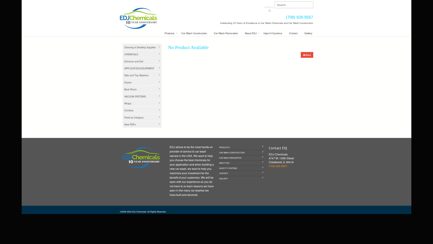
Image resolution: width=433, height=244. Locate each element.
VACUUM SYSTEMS (135, 96)
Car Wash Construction (194, 33)
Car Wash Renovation (226, 33)
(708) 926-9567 (278, 166)
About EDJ (251, 33)
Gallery (308, 33)
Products (170, 33)
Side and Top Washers (136, 75)
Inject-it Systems (273, 33)
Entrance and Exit (133, 61)
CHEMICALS (131, 54)
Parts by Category (134, 117)
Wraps (127, 103)
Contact (293, 33)
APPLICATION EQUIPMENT (139, 68)
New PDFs (130, 124)
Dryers (127, 82)
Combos (128, 110)
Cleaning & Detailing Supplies (140, 47)
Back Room (130, 89)
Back (308, 55)
